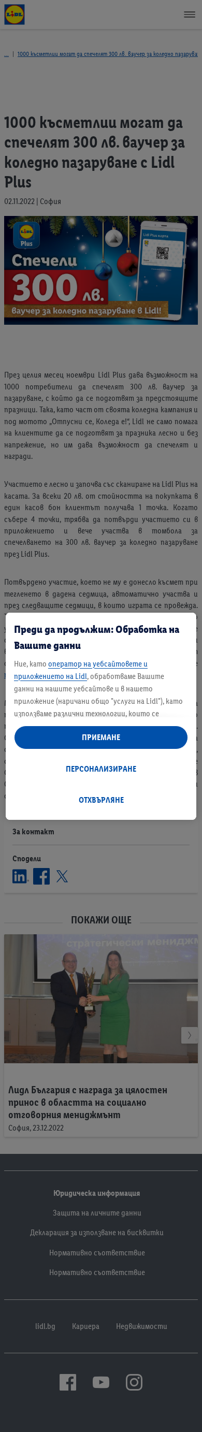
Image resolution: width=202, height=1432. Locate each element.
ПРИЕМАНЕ (101, 737)
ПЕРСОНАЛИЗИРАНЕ (101, 769)
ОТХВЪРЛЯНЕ (101, 800)
